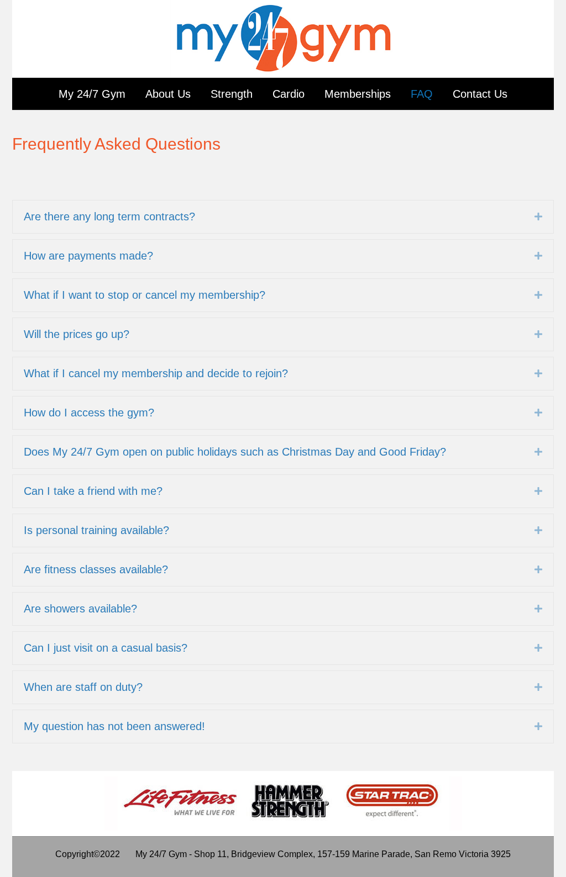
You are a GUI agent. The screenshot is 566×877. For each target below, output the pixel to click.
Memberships (357, 94)
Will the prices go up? (76, 334)
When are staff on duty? (83, 687)
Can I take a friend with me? (93, 491)
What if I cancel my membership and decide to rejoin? (156, 373)
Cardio (288, 94)
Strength (232, 94)
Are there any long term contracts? (109, 216)
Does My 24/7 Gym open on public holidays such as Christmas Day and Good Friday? (235, 452)
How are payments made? (88, 256)
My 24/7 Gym (92, 94)
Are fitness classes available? (96, 569)
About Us (168, 94)
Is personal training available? (96, 530)
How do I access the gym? (89, 412)
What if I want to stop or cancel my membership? (144, 295)
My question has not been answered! (114, 726)
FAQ (422, 94)
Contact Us (480, 94)
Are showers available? (80, 609)
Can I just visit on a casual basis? (105, 648)
